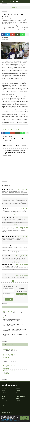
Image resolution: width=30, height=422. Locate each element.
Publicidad (4, 407)
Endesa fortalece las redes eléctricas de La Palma (15, 138)
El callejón (6, 352)
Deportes (18, 390)
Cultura (17, 392)
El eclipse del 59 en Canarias (9, 361)
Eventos (17, 398)
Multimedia (4, 404)
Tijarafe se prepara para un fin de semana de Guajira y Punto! (15, 335)
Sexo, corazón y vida (8, 362)
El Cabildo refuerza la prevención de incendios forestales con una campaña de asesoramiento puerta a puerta (14, 152)
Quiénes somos (5, 406)
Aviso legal (4, 413)
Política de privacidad (8, 420)
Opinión (3, 396)
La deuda (5, 366)
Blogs (3, 398)
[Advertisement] (15, 169)
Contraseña (6, 293)
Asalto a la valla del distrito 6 (9, 356)
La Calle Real (4, 400)
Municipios (4, 388)
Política (3, 390)
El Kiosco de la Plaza (20, 396)
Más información (16, 420)
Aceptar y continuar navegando (24, 418)
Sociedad (15, 7)
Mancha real (5, 372)
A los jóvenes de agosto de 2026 (10, 350)
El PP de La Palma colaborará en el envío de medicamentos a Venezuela (13, 325)
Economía (4, 392)
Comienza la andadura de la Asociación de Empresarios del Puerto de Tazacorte (12, 320)
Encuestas (18, 400)
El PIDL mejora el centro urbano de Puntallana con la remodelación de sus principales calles (15, 330)
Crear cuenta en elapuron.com (21, 294)
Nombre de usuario (8, 288)
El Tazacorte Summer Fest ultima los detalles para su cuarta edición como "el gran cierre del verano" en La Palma (15, 314)
